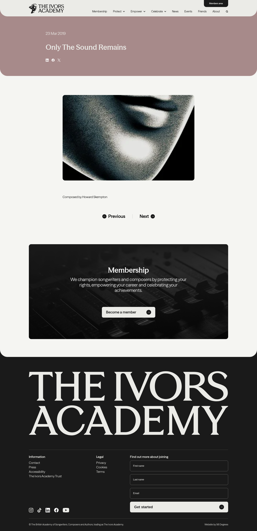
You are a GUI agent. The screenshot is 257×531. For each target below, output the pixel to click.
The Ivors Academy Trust (45, 476)
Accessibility (37, 472)
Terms (100, 472)
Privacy (101, 463)
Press (32, 467)
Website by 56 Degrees (216, 524)
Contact (34, 463)
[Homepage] (46, 8)
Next (144, 216)
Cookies (101, 467)
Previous (116, 216)
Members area (216, 3)
